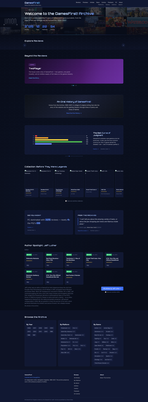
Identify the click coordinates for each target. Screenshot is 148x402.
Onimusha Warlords (32, 258)
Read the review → (83, 230)
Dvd (75, 328)
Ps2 (75, 345)
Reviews (78, 2)
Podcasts (110, 2)
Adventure (99, 331)
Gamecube (79, 335)
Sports (109, 356)
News (98, 2)
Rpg (115, 349)
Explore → (96, 149)
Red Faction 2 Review (73, 275)
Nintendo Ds (65, 342)
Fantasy (109, 335)
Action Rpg (108, 328)
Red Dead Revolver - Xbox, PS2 (52, 259)
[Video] (74, 85)
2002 (34, 331)
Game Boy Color (66, 335)
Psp (63, 349)
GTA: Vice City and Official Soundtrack (112, 259)
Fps (106, 338)
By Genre (97, 324)
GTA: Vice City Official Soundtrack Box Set (53, 276)
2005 (45, 328)
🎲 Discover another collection (74, 201)
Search (120, 4)
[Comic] (73, 85)
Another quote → (94, 230)
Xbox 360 (65, 352)
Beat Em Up (99, 335)
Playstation (65, 345)
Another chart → (105, 149)
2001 (40, 331)
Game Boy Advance (68, 331)
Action (98, 328)
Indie (114, 338)
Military (105, 342)
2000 (45, 331)
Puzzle (98, 349)
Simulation (99, 356)
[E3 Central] (76, 85)
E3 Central (77, 393)
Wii (70, 349)
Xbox (77, 349)
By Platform (64, 324)
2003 (28, 331)
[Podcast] (71, 85)
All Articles (77, 377)
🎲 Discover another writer (112, 292)
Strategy (98, 359)
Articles (92, 2)
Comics (104, 2)
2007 (34, 328)
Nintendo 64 (74, 338)
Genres (108, 4)
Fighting (98, 338)
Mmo (113, 342)
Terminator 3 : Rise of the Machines (73, 259)
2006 (40, 328)
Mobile (64, 338)
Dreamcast (65, 328)
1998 (28, 335)
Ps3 (83, 345)
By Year (29, 324)
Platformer (110, 345)
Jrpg (97, 342)
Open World (99, 345)
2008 (28, 328)
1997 (34, 335)
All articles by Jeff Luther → (112, 288)
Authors (114, 4)
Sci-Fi (104, 352)
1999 (51, 331)
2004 (51, 328)
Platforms (101, 4)
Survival (108, 359)
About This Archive (105, 377)
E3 (116, 2)
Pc (75, 342)
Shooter (113, 352)
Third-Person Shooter (102, 363)
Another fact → (31, 230)
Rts (97, 352)
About (120, 2)
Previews (85, 2)
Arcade (109, 331)
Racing (106, 349)
